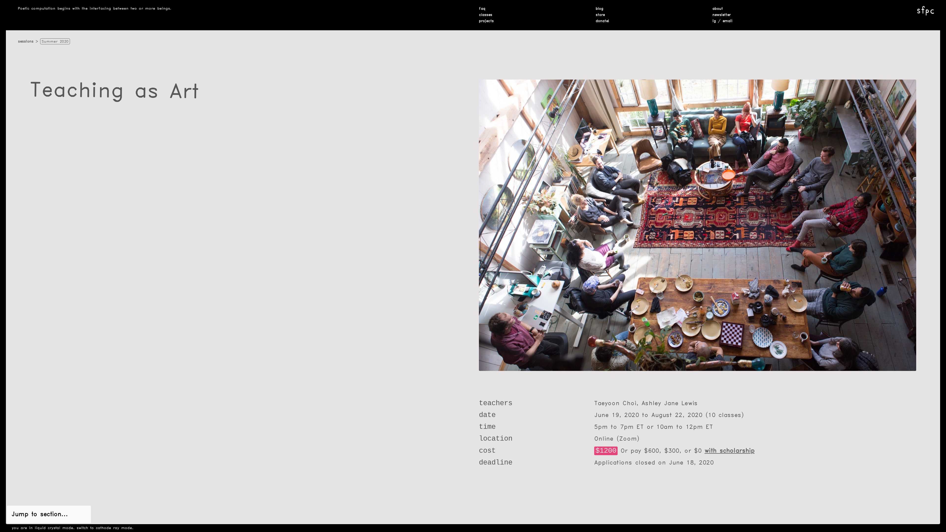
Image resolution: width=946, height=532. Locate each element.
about (717, 9)
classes (485, 15)
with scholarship (730, 451)
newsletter (721, 15)
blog (599, 9)
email (727, 21)
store (600, 15)
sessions (26, 41)
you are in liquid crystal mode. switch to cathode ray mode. (73, 528)
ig (714, 21)
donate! (602, 21)
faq (482, 9)
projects (486, 21)
